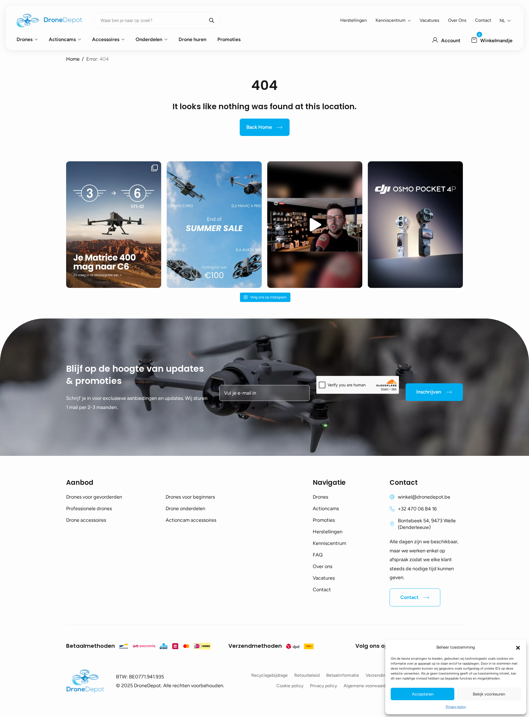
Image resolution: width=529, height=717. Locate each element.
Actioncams (62, 39)
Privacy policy (456, 707)
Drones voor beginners (190, 497)
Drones (25, 39)
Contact (483, 20)
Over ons (457, 20)
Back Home (259, 127)
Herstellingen (353, 20)
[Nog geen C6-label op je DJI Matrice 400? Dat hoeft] (113, 224)
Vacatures (429, 20)
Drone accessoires (86, 520)
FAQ (318, 555)
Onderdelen (149, 39)
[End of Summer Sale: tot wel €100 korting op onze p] (214, 224)
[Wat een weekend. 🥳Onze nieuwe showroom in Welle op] (314, 224)
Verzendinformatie (384, 675)
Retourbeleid (307, 675)
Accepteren (422, 694)
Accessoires (105, 39)
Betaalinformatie (342, 675)
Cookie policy (289, 685)
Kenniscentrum (391, 20)
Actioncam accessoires (191, 520)
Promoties (229, 39)
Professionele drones (89, 508)
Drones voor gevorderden (94, 497)
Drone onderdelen (185, 508)
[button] (518, 647)
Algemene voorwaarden (367, 685)
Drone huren (192, 39)
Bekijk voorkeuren (489, 694)
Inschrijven (428, 392)
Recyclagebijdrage (269, 675)
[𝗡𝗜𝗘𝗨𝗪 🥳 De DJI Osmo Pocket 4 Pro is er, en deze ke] (415, 224)
